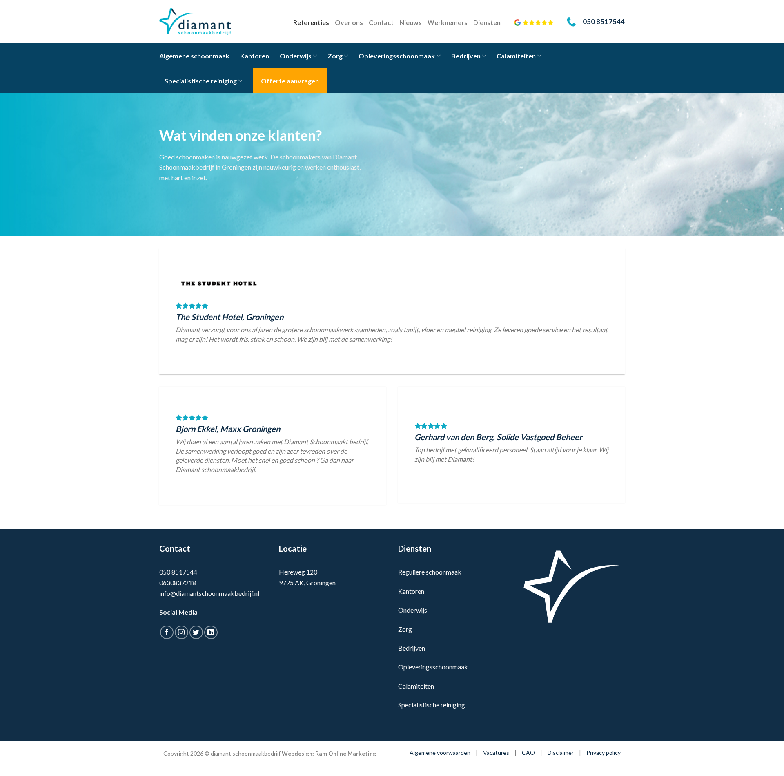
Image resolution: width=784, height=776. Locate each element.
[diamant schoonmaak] (200, 21)
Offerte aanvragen (290, 81)
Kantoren (254, 56)
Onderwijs (296, 56)
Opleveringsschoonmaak (397, 56)
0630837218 (177, 582)
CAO (528, 752)
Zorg (335, 56)
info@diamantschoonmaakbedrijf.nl (209, 593)
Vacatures (496, 752)
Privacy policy (603, 752)
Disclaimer (561, 752)
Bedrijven (466, 56)
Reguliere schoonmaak (429, 572)
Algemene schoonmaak (194, 56)
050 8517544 (178, 572)
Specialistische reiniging (201, 81)
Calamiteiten (516, 56)
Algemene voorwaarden (440, 752)
